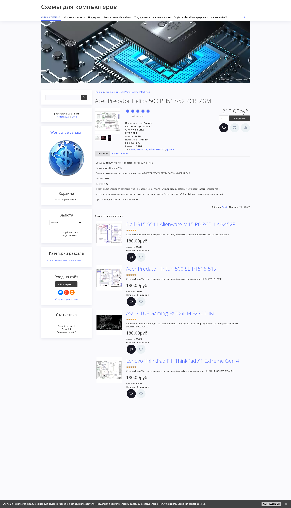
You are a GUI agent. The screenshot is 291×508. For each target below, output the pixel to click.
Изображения (120, 153)
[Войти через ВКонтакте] (60, 292)
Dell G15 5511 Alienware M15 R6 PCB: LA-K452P (181, 224)
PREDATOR (142, 149)
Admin (225, 207)
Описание (102, 153)
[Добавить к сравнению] (245, 127)
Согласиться (271, 504)
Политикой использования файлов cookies (182, 503)
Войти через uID (66, 284)
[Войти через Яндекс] (66, 292)
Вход (74, 116)
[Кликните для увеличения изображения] (107, 121)
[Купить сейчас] (223, 127)
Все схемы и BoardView (65, 260)
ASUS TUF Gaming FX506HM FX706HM (170, 313)
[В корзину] (131, 257)
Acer (133, 149)
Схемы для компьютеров (79, 7)
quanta (170, 149)
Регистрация (63, 116)
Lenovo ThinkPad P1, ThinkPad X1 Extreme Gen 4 (182, 360)
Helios (152, 149)
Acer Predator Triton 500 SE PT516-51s (171, 268)
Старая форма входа (66, 299)
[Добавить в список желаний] (234, 127)
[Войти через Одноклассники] (72, 292)
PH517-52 (160, 149)
